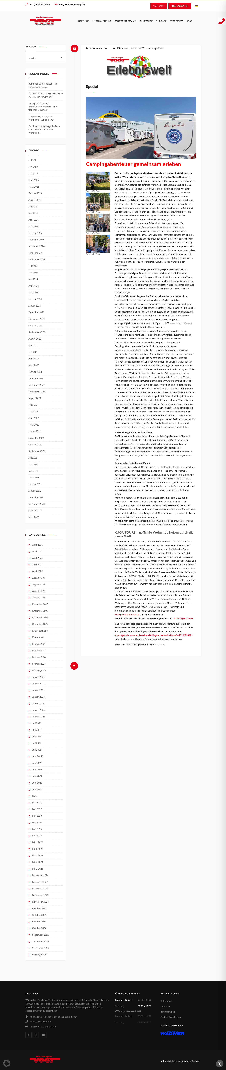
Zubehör (161, 21)
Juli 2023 (33, 346)
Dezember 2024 (36, 240)
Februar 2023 (35, 372)
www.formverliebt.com (189, 1061)
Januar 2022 (34, 431)
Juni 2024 (33, 273)
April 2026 (33, 180)
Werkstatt (176, 21)
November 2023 (36, 319)
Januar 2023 (38, 697)
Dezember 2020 (36, 498)
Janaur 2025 (38, 677)
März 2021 (33, 478)
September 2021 (36, 451)
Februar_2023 (39, 671)
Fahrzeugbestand (125, 21)
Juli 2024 (33, 266)
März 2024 (33, 293)
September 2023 (36, 332)
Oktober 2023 (35, 326)
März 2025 (33, 227)
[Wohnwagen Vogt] (45, 21)
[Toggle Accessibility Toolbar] (220, 1064)
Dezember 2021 (36, 438)
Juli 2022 (33, 405)
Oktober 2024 (35, 253)
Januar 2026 (38, 710)
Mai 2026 (33, 174)
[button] (7, 1063)
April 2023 (33, 359)
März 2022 (33, 425)
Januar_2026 (38, 717)
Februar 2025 (35, 233)
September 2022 (36, 392)
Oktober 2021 (35, 445)
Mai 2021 (33, 471)
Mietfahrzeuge (102, 21)
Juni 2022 (37, 763)
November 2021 (40, 882)
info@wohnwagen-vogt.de (72, 5)
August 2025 (34, 200)
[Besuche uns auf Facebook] (28, 1035)
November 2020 (36, 504)
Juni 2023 (33, 352)
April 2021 (37, 545)
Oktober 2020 (35, 511)
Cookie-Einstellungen (170, 1017)
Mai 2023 (37, 816)
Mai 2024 (33, 279)
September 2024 (36, 260)
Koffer (35, 796)
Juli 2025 (33, 207)
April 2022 (33, 418)
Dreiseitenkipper (40, 631)
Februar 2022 (39, 651)
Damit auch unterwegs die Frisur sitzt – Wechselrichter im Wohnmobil (44, 129)
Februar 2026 (35, 193)
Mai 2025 (33, 213)
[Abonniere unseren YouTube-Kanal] (44, 1035)
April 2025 (33, 220)
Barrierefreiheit (167, 1012)
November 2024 (36, 246)
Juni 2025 (37, 783)
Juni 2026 (33, 167)
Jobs (189, 21)
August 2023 (34, 339)
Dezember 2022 (36, 379)
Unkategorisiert (39, 955)
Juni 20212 (37, 756)
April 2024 (33, 286)
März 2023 (33, 365)
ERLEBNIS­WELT (179, 6)
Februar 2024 (35, 299)
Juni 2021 (33, 465)
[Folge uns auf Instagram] (36, 1035)
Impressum (165, 1007)
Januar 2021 (34, 491)
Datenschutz (166, 1001)
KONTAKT (158, 6)
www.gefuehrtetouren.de (127, 615)
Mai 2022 (33, 412)
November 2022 (36, 385)
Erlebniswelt (38, 637)
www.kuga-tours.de (183, 619)
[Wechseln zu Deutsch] (196, 6)
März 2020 (33, 517)
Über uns (83, 21)
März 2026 (33, 187)
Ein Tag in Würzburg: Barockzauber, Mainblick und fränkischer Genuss (42, 107)
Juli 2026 (33, 160)
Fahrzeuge (146, 21)
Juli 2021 (33, 458)
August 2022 (34, 398)
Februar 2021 (35, 484)
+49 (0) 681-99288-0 (40, 5)
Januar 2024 (34, 306)
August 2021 (38, 578)
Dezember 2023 (36, 312)
